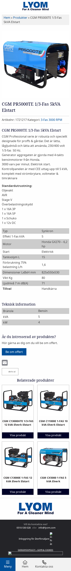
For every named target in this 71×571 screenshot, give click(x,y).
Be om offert (14, 352)
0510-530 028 (23, 527)
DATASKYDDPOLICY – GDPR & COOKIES (35, 550)
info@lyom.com (46, 527)
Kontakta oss (44, 566)
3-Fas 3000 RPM (51, 120)
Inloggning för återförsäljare (34, 538)
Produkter (20, 18)
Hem (7, 18)
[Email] (5, 363)
